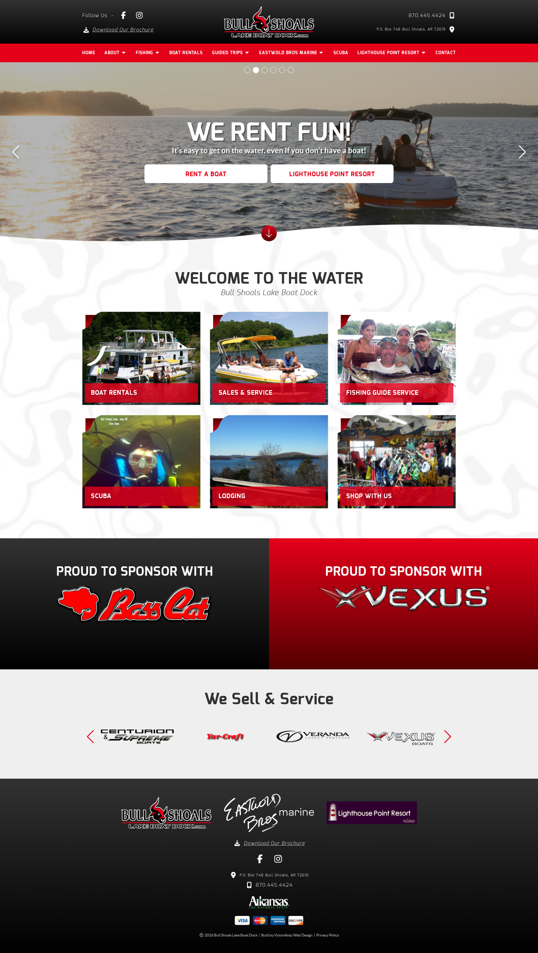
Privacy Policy (327, 935)
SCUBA (340, 53)
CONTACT (446, 53)
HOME (88, 53)
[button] (205, 173)
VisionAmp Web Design (293, 935)
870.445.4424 (427, 15)
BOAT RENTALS (186, 53)
